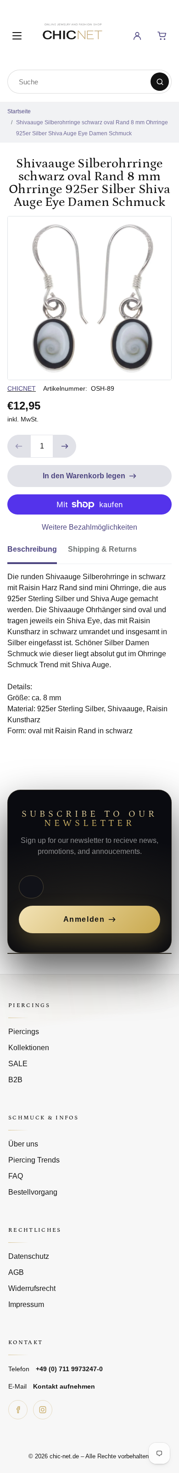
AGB (16, 1272)
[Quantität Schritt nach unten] (18, 446)
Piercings (23, 1032)
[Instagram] (42, 1409)
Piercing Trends (34, 1160)
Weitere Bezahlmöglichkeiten (89, 527)
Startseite (19, 111)
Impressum (26, 1304)
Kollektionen (28, 1048)
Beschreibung (32, 549)
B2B (15, 1080)
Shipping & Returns (102, 549)
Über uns (23, 1144)
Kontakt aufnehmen (64, 1386)
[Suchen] (160, 81)
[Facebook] (18, 1409)
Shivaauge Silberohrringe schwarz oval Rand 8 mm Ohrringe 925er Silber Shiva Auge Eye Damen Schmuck (92, 128)
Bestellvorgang (32, 1192)
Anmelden (84, 919)
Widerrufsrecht (32, 1288)
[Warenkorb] (162, 35)
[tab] (37, 552)
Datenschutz (28, 1256)
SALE (18, 1064)
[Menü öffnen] (17, 35)
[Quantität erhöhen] (64, 446)
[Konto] (137, 35)
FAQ (15, 1176)
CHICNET (21, 388)
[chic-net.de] (72, 34)
